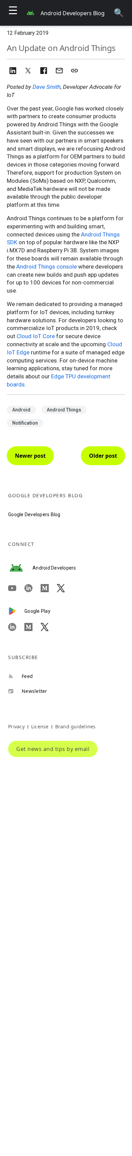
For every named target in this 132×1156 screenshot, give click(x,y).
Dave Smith (46, 86)
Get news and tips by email (52, 749)
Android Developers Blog (73, 13)
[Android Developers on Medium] (49, 588)
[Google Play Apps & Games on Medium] (32, 627)
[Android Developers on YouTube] (16, 588)
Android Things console (46, 266)
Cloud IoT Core (36, 336)
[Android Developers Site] (20, 568)
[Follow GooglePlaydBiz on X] (49, 627)
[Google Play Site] (16, 611)
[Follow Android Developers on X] (65, 588)
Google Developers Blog (34, 514)
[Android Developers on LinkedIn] (32, 588)
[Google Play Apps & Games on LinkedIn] (16, 627)
